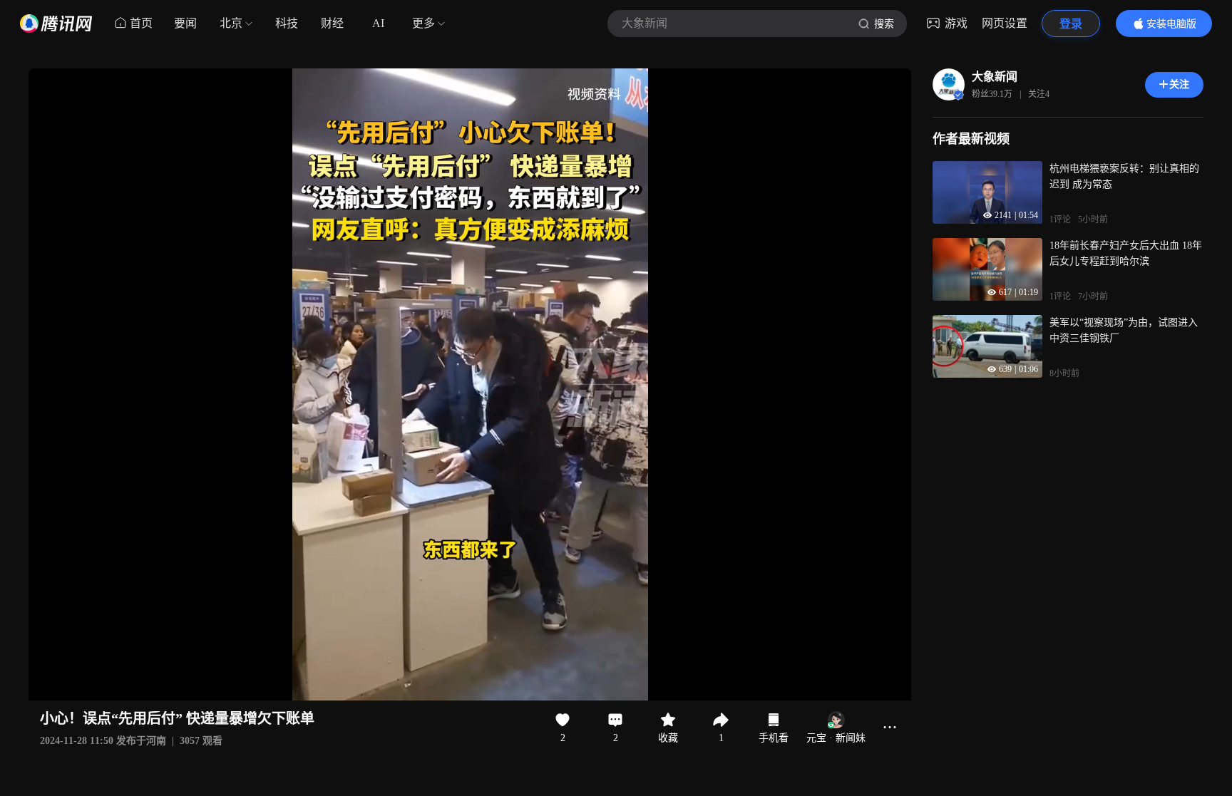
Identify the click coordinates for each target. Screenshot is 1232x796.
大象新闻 (994, 77)
